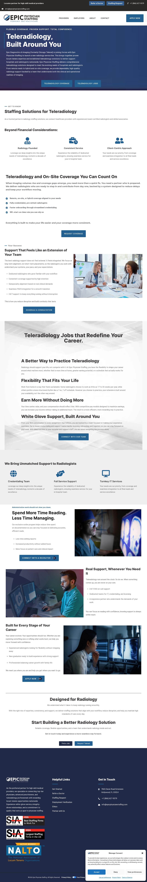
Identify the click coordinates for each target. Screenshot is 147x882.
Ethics (54, 807)
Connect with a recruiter (36, 558)
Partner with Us (58, 811)
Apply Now (135, 18)
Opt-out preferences (105, 877)
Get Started (57, 789)
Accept (96, 872)
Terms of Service (127, 877)
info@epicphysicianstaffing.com (17, 9)
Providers (64, 18)
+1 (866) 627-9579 (137, 3)
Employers (79, 18)
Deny (116, 872)
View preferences (135, 872)
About (92, 18)
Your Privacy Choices (84, 877)
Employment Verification (62, 802)
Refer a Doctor (97, 3)
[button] (142, 853)
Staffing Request (115, 3)
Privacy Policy (116, 877)
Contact (105, 18)
